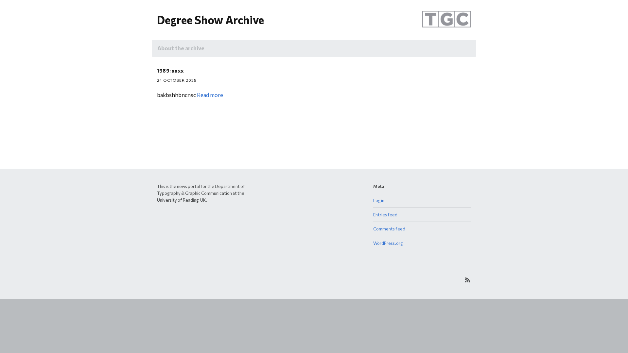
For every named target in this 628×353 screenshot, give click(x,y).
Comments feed (389, 228)
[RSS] (467, 280)
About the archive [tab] (180, 48)
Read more (210, 95)
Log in (378, 200)
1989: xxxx (170, 71)
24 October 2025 (177, 80)
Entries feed (385, 214)
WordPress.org (388, 243)
